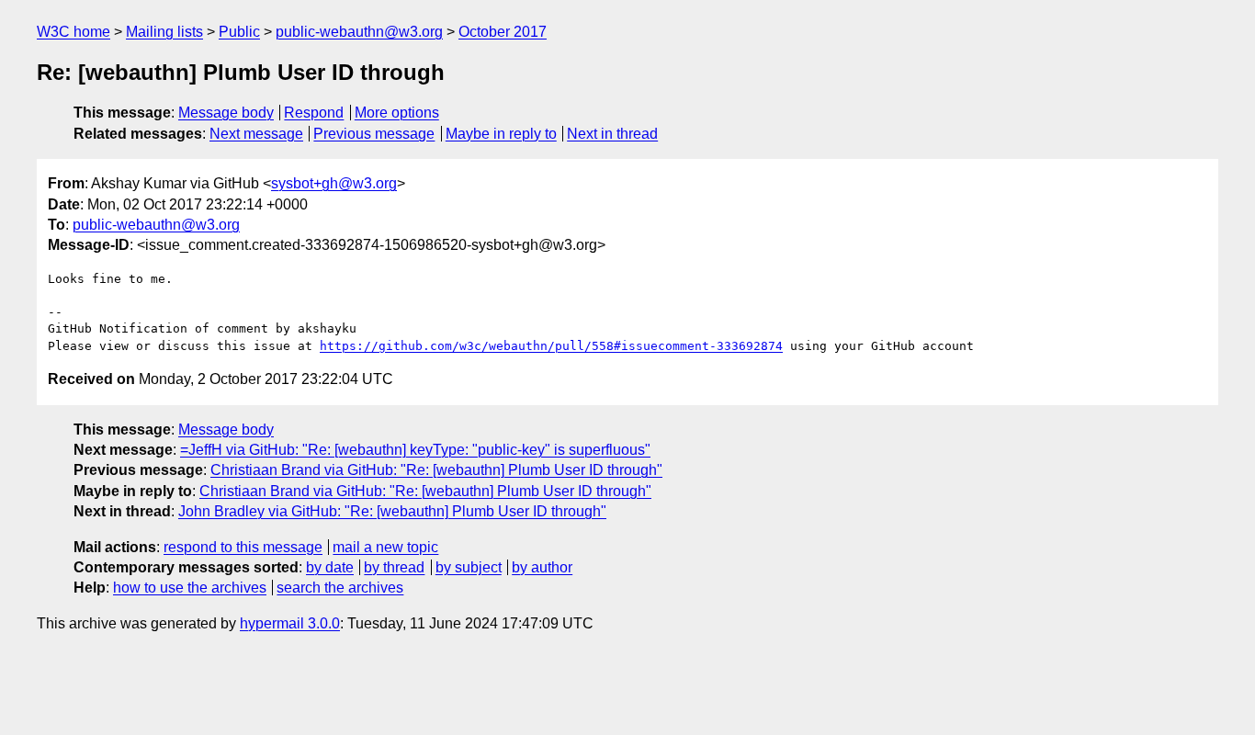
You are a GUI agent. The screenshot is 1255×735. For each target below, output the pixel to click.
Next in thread (612, 133)
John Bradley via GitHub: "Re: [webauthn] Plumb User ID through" (392, 511)
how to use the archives (189, 587)
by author (542, 567)
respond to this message (243, 547)
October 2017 (502, 32)
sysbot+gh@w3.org (334, 183)
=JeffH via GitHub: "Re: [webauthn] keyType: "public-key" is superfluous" (415, 450)
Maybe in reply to (501, 133)
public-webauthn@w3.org (359, 32)
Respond (314, 112)
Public (239, 32)
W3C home (73, 32)
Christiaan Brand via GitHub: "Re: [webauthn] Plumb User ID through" (436, 470)
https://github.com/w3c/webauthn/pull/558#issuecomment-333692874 (551, 346)
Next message (256, 133)
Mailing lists (164, 32)
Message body (226, 112)
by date (330, 567)
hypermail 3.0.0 (290, 623)
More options (397, 112)
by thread (394, 567)
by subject (468, 567)
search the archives (340, 587)
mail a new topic (385, 547)
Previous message (374, 133)
